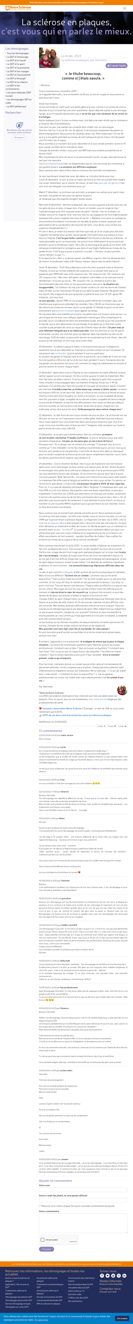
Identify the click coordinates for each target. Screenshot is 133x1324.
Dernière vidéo (74, 1294)
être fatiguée (66, 572)
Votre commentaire (49, 1211)
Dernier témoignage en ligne (18, 1303)
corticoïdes (60, 353)
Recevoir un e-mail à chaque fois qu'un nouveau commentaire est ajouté (78, 1205)
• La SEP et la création (16, 82)
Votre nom (44, 1185)
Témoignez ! (19, 137)
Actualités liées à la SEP (78, 1287)
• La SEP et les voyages (17, 71)
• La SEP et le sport (15, 64)
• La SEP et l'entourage (16, 56)
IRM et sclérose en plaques (48, 1303)
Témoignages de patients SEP (18, 1297)
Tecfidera (66, 529)
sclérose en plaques (49, 522)
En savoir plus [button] (41, 1320)
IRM (45, 140)
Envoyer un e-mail (108, 1291)
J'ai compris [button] (122, 1318)
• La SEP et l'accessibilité (17, 74)
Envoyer (46, 1249)
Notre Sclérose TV (76, 1291)
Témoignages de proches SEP (18, 1300)
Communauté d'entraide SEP (49, 1300)
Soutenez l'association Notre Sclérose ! (62, 708)
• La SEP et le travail (15, 60)
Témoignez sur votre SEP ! (17, 1307)
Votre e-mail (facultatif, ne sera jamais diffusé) (63, 1195)
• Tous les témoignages (17, 53)
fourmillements (51, 163)
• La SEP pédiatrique (15, 106)
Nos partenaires (75, 1301)
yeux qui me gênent (108, 182)
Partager (101, 726)
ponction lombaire (65, 310)
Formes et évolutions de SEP (49, 1297)
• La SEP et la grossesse (17, 67)
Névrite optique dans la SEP (80, 1284)
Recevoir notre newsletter (111, 1284)
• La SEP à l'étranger (15, 78)
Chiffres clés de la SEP (78, 1297)
